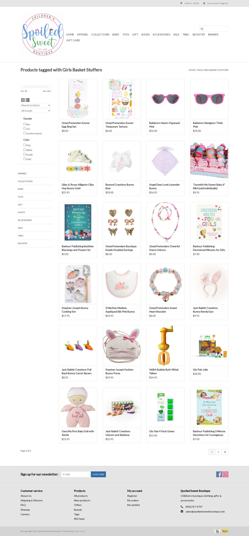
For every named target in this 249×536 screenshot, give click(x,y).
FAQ (23, 504)
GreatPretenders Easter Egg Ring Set (76, 124)
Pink (28, 145)
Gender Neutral (34, 133)
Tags (199, 70)
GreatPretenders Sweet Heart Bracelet (163, 309)
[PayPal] (224, 531)
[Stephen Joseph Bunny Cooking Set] (78, 284)
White (29, 150)
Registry (198, 34)
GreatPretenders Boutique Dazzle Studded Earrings (121, 248)
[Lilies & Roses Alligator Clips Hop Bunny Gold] (78, 160)
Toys (125, 34)
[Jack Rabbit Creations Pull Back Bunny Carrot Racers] (78, 345)
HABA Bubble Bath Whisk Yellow (164, 371)
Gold (28, 159)
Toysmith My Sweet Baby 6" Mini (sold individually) (209, 186)
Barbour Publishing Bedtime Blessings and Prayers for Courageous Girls (78, 248)
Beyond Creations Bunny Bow (120, 186)
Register (132, 495)
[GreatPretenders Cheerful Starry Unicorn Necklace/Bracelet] (165, 222)
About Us (26, 495)
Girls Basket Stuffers (216, 70)
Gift (135, 34)
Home (70, 34)
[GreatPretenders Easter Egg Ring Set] (78, 99)
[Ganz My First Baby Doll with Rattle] (78, 407)
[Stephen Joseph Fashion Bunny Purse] (122, 345)
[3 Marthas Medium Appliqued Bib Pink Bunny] (122, 284)
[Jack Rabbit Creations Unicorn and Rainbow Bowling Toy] (122, 407)
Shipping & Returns (32, 500)
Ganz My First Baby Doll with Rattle (78, 433)
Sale (176, 34)
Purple (29, 154)
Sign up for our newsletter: (40, 474)
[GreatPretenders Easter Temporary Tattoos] (122, 99)
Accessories (161, 34)
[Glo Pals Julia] (209, 345)
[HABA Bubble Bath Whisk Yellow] (165, 345)
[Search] (202, 29)
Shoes (145, 34)
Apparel (82, 34)
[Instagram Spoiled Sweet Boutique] (225, 474)
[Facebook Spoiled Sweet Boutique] (219, 474)
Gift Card (73, 40)
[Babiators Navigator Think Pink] (209, 99)
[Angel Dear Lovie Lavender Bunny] (165, 160)
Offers (78, 504)
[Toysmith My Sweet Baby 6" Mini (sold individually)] (209, 160)
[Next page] (224, 452)
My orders (133, 500)
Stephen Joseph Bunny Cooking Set (75, 309)
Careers (25, 514)
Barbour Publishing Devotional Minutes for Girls (209, 248)
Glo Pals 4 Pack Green (161, 431)
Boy (28, 124)
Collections (100, 34)
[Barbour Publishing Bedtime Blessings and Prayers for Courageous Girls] (78, 222)
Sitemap (25, 509)
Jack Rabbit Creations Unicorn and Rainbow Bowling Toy (118, 433)
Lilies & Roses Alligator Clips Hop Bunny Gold (78, 186)
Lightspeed (79, 531)
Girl (28, 129)
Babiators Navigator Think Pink (208, 124)
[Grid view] (23, 100)
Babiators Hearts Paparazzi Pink (164, 124)
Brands (213, 34)
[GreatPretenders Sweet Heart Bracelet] (165, 284)
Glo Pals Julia (200, 369)
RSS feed (79, 518)
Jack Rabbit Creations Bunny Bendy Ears (205, 309)
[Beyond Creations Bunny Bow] (122, 160)
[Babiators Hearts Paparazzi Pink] (165, 99)
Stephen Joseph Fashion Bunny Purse (119, 371)
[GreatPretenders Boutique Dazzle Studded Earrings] (122, 222)
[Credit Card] (217, 531)
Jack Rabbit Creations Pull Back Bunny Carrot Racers (77, 371)
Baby (115, 34)
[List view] (28, 100)
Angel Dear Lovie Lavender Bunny (164, 186)
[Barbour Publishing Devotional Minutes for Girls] (209, 222)
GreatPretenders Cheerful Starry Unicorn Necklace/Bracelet (164, 248)
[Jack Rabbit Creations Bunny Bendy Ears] (209, 284)
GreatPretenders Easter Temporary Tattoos (119, 124)
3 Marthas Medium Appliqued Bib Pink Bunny (120, 309)
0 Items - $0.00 (191, 3)
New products (82, 500)
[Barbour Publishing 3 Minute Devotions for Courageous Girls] (209, 407)
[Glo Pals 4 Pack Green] (165, 407)
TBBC (185, 34)
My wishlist (133, 504)
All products (81, 495)
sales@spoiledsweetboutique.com (205, 511)
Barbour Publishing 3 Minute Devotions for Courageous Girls (209, 433)
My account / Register (217, 3)
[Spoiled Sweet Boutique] (43, 34)
